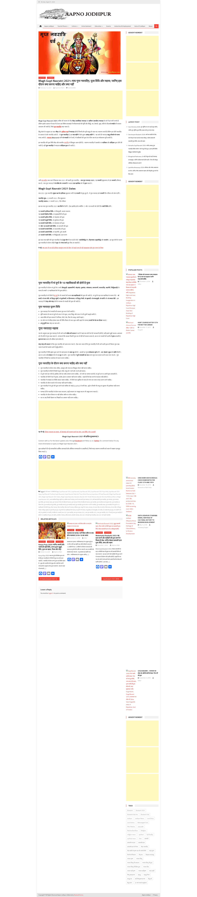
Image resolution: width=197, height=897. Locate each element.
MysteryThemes (78, 895)
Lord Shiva (150, 818)
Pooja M (140, 330)
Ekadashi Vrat (145, 814)
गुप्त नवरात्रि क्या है (61, 505)
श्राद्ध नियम (146, 875)
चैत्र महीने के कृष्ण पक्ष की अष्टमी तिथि (136, 851)
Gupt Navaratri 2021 (65, 492)
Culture (74, 26)
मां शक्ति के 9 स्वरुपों (56, 512)
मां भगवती (100, 510)
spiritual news (131, 838)
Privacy (155, 895)
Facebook (78, 440)
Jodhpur (129, 818)
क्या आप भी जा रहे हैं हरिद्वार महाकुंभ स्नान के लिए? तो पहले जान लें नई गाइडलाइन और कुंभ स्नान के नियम (72, 248)
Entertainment (86, 26)
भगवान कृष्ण (130, 859)
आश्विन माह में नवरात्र (69, 499)
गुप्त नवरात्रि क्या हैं (70, 505)
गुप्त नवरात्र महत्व (48, 502)
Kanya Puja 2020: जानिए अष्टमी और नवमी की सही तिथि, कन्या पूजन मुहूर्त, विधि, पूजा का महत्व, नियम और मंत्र (51, 547)
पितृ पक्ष (141, 855)
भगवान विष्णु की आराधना (133, 863)
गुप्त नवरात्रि (57, 126)
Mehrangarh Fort (143, 822)
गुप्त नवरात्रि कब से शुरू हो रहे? (104, 502)
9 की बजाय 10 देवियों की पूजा (52, 492)
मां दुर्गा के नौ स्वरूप (80, 510)
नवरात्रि (66, 142)
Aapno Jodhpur (49, 26)
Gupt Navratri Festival (48, 494)
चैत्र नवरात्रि (61, 507)
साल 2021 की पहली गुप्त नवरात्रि (88, 515)
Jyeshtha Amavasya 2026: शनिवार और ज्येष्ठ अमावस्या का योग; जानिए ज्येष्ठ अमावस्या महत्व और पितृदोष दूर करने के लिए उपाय (143, 170)
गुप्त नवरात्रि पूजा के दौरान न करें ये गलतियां (86, 505)
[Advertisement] (80, 105)
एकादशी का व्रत (131, 842)
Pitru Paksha (131, 826)
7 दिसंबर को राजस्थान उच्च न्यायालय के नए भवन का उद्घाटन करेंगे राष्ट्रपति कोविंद (147, 276)
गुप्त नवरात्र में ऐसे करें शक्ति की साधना (62, 502)
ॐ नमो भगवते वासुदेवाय (141, 883)
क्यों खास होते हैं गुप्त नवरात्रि (99, 499)
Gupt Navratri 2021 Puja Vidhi (99, 492)
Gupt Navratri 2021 (85, 492)
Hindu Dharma (87, 494)
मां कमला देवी (96, 507)
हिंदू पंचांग (129, 883)
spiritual (141, 834)
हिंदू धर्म (150, 879)
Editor (85, 538)
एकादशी (146, 838)
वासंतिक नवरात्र (61, 515)
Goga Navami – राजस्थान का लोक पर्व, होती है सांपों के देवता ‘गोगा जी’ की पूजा (148, 673)
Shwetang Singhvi (143, 527)
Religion (143, 830)
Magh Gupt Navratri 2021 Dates (51, 497)
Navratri (76, 497)
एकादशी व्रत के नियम (132, 847)
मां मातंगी (49, 512)
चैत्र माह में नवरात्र (69, 507)
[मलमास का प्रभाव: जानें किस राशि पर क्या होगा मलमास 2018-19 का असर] (80, 524)
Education (98, 26)
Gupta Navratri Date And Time (73, 494)
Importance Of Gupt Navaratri (100, 494)
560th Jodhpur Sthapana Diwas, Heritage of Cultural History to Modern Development (147, 518)
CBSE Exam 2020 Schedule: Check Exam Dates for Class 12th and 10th (147, 480)
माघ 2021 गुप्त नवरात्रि (67, 512)
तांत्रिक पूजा (77, 507)
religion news (131, 834)
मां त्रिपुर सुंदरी (45, 510)
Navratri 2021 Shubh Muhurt (88, 497)
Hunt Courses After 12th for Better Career (148, 323)
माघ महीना (44, 180)
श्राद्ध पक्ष (129, 879)
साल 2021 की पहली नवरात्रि (103, 515)
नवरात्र (49, 137)
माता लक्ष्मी (151, 871)
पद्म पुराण (151, 851)
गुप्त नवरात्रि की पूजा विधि (50, 505)
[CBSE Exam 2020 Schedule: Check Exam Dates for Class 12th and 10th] (131, 495)
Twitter (96, 440)
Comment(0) (72, 88)
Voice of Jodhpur (139, 26)
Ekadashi (130, 810)
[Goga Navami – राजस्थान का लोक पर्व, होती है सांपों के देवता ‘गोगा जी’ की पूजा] (131, 690)
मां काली (102, 507)
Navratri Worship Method (104, 497)
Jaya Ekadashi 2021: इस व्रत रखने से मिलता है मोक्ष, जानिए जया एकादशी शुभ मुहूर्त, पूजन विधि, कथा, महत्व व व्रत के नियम (113, 579)
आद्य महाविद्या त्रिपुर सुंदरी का (57, 499)
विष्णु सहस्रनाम (131, 875)
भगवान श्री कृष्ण (131, 871)
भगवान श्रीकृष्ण (142, 871)
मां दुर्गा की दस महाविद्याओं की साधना (67, 510)
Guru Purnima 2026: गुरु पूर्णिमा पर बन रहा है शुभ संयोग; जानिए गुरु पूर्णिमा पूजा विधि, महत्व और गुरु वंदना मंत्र (143, 128)
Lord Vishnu (131, 822)
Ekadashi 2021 (140, 810)
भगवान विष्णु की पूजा (147, 863)
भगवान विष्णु (139, 859)
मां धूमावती (88, 510)
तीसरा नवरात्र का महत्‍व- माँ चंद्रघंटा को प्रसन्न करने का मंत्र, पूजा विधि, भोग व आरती (70, 432)
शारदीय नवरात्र (75, 515)
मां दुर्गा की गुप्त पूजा (53, 510)
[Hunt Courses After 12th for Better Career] (131, 398)
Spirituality (150, 834)
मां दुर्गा (56, 295)
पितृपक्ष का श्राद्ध (150, 855)
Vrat (140, 838)
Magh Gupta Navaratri (67, 497)
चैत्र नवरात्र (54, 507)
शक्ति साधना (68, 515)
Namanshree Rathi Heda (144, 487)
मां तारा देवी (113, 507)
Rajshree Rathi (59, 88)
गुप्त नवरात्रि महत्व (101, 505)
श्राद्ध (139, 875)
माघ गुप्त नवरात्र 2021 (79, 512)
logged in (51, 593)
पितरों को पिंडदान (131, 855)
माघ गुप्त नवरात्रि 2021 (91, 512)
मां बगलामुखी (94, 510)
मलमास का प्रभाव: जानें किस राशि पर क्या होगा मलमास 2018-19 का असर (80, 534)
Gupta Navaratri (59, 494)
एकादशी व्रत (141, 842)
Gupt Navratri (75, 492)
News (150, 26)
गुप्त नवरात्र (109, 499)
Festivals (59, 542)
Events (108, 26)
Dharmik (50, 78)
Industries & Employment (122, 26)
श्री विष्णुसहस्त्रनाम (140, 879)
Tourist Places (62, 26)
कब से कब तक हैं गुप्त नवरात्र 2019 (83, 499)
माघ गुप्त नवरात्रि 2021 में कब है (104, 512)
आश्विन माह (64, 131)
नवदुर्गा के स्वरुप (84, 507)
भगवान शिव (146, 867)
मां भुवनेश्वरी (43, 512)
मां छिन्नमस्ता (107, 507)
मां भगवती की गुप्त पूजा (108, 510)
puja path (141, 826)
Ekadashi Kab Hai (132, 814)
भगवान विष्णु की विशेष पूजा (133, 867)
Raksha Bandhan (132, 830)
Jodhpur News (139, 818)
